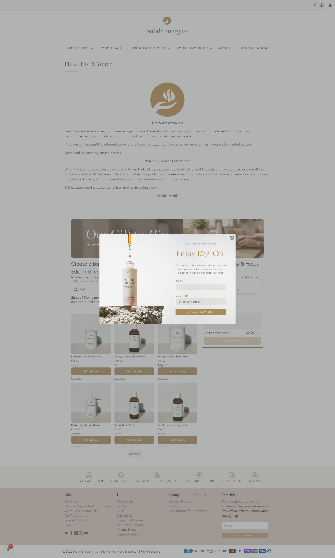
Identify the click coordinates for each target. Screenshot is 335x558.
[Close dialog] (232, 238)
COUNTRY (182, 295)
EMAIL (180, 281)
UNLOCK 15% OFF (201, 311)
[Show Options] (222, 301)
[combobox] (199, 301)
